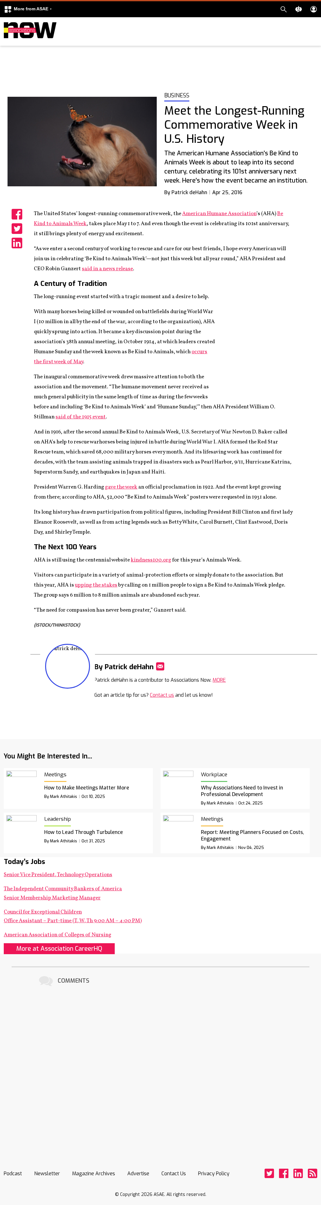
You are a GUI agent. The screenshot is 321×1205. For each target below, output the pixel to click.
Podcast (13, 1173)
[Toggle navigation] (7, 44)
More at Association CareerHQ (59, 948)
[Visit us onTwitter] (269, 1173)
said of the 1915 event (80, 417)
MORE (219, 680)
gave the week (121, 487)
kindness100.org (151, 560)
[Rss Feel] (312, 1173)
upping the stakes (96, 585)
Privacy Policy (213, 1173)
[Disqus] (160, 1066)
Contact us (162, 695)
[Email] (160, 666)
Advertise (138, 1173)
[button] (28, 9)
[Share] (17, 214)
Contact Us (173, 1173)
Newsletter (47, 1173)
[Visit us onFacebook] (283, 1173)
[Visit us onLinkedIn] (298, 1173)
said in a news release (107, 268)
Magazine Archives (93, 1173)
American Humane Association (219, 213)
